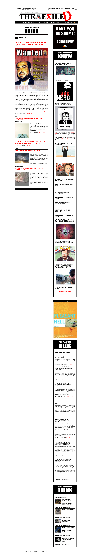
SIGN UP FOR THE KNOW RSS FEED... (63, 295)
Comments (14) (42, 132)
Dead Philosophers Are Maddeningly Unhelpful (29, 119)
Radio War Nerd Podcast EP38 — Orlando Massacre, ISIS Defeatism (64, 104)
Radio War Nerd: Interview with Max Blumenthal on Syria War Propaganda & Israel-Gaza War (64, 79)
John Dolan (45, 22)
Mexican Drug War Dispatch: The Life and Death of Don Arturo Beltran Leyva (30, 43)
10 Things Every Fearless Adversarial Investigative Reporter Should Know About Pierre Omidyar (63, 191)
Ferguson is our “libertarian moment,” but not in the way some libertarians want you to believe (64, 243)
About (57, 22)
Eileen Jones (38, 22)
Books (16, 116)
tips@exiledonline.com (65, 291)
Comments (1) (28, 145)
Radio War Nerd (65, 138)
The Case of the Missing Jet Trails (28, 150)
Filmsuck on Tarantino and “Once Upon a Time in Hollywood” (63, 64)
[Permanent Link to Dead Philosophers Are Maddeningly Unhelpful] (22, 130)
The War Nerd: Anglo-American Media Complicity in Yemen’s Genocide (63, 460)
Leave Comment (70, 364)
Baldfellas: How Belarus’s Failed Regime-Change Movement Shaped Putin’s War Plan (67, 502)
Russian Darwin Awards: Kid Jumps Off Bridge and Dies (30, 169)
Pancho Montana (20, 45)
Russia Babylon (19, 166)
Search (62, 22)
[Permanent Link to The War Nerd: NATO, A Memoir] (58, 512)
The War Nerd (66, 507)
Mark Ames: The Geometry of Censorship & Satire (62, 203)
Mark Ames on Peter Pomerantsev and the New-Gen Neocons (64, 160)
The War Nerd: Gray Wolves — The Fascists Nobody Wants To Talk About (64, 402)
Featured (57, 497)
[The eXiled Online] (46, 21)
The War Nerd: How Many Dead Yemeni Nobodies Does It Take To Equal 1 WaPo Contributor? (63, 443)
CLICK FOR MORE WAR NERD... (62, 479)
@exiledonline (68, 22)
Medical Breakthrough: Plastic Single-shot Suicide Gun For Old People (30, 142)
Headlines (52, 22)
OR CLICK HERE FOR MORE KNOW (63, 288)
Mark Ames (24, 22)
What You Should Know (20, 139)
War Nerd (17, 22)
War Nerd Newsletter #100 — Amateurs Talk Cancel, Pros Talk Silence (63, 420)
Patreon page (60, 139)
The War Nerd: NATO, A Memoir (62, 352)
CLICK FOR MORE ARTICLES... (62, 544)
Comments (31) (29, 113)
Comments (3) (69, 474)
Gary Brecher (57, 364)
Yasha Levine (31, 22)
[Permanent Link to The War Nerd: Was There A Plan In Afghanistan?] (58, 521)
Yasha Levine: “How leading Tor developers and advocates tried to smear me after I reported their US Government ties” (64, 221)
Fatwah (16, 148)
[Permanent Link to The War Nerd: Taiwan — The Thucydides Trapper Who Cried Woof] (58, 530)
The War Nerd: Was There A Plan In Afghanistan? (67, 520)
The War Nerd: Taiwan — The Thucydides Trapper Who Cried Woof (63, 384)
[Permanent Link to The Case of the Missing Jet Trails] (22, 158)
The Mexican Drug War (20, 41)
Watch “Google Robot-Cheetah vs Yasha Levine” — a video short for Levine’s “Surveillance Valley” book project (64, 210)
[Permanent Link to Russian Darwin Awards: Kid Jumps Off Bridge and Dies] (22, 179)
